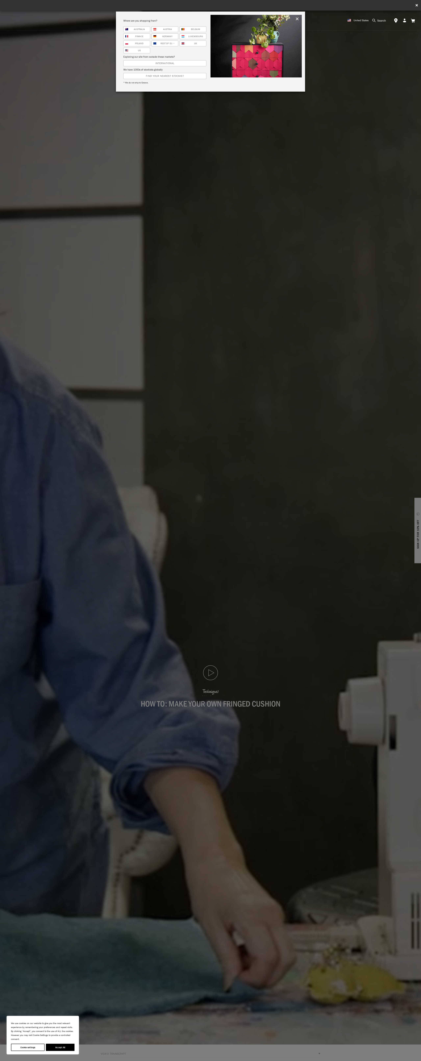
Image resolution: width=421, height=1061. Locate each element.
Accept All (60, 1047)
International (164, 63)
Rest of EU (168, 43)
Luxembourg (195, 36)
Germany (167, 36)
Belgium (195, 29)
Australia (139, 29)
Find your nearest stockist (165, 75)
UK (195, 43)
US (139, 50)
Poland (139, 43)
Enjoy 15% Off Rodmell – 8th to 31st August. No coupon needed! (212, 5)
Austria (167, 29)
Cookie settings (27, 1047)
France (139, 36)
